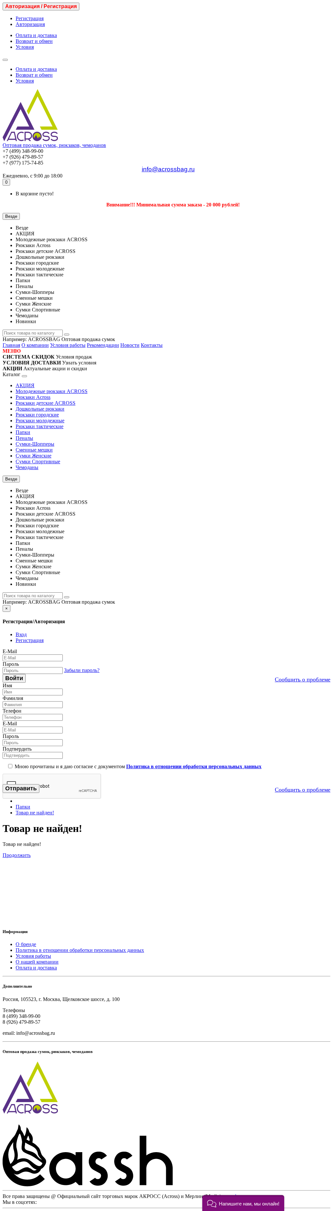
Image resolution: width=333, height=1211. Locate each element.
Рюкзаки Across (33, 397)
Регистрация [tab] (30, 640)
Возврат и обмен (34, 41)
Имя (7, 685)
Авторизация (30, 24)
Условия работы (68, 345)
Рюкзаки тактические (39, 426)
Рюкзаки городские (37, 414)
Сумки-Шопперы (35, 444)
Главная (11, 345)
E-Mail (10, 651)
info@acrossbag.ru (168, 169)
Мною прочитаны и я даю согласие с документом (137, 766)
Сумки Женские (33, 455)
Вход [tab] (21, 634)
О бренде (26, 944)
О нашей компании (37, 962)
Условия (25, 47)
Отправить (21, 788)
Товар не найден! (35, 812)
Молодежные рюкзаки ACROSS (51, 391)
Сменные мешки (34, 450)
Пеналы (24, 438)
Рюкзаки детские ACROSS (45, 403)
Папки (23, 432)
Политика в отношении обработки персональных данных (80, 950)
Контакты (152, 345)
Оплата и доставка (36, 35)
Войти (14, 678)
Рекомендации (103, 345)
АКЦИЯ (25, 385)
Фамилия (13, 698)
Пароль (11, 664)
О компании (35, 345)
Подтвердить (17, 749)
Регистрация (30, 18)
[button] (243, 1203)
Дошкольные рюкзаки (40, 409)
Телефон (12, 711)
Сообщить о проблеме (302, 679)
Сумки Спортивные (38, 461)
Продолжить (17, 855)
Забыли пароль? (82, 670)
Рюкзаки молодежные (40, 420)
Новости (130, 345)
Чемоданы (27, 467)
